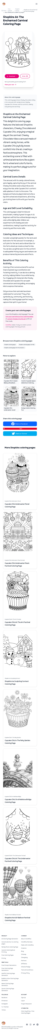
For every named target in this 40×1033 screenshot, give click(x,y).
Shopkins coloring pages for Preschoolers (14, 347)
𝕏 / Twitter (5, 1007)
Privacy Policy (25, 973)
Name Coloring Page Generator (8, 984)
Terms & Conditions (27, 970)
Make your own (9, 84)
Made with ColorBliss (27, 945)
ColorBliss (8, 325)
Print (23, 76)
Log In (23, 1000)
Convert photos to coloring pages (10, 943)
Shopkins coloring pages (17, 10)
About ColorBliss (26, 939)
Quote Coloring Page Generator (8, 989)
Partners (24, 960)
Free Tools (5, 962)
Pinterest (5, 1000)
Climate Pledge (25, 967)
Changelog (24, 957)
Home (4, 10)
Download (12, 76)
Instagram (5, 1004)
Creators (24, 948)
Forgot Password (26, 1004)
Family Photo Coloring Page (10, 947)
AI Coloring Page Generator (10, 939)
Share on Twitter (21, 434)
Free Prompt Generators (9, 965)
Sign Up (23, 997)
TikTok (4, 1010)
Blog (22, 951)
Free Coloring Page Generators (7, 969)
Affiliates (24, 964)
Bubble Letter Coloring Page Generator (10, 979)
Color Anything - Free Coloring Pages (27, 1012)
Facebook (4, 997)
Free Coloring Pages (10, 10)
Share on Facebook (21, 424)
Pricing (4, 958)
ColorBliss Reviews (26, 942)
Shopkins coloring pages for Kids (26, 344)
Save (21, 428)
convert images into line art (16, 319)
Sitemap (23, 954)
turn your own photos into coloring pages (19, 316)
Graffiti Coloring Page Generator (8, 974)
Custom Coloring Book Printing (8, 951)
